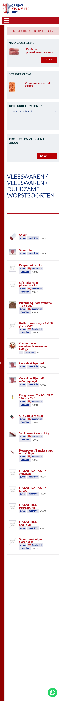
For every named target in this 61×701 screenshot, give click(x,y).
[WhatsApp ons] (53, 693)
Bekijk (49, 59)
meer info (33, 238)
